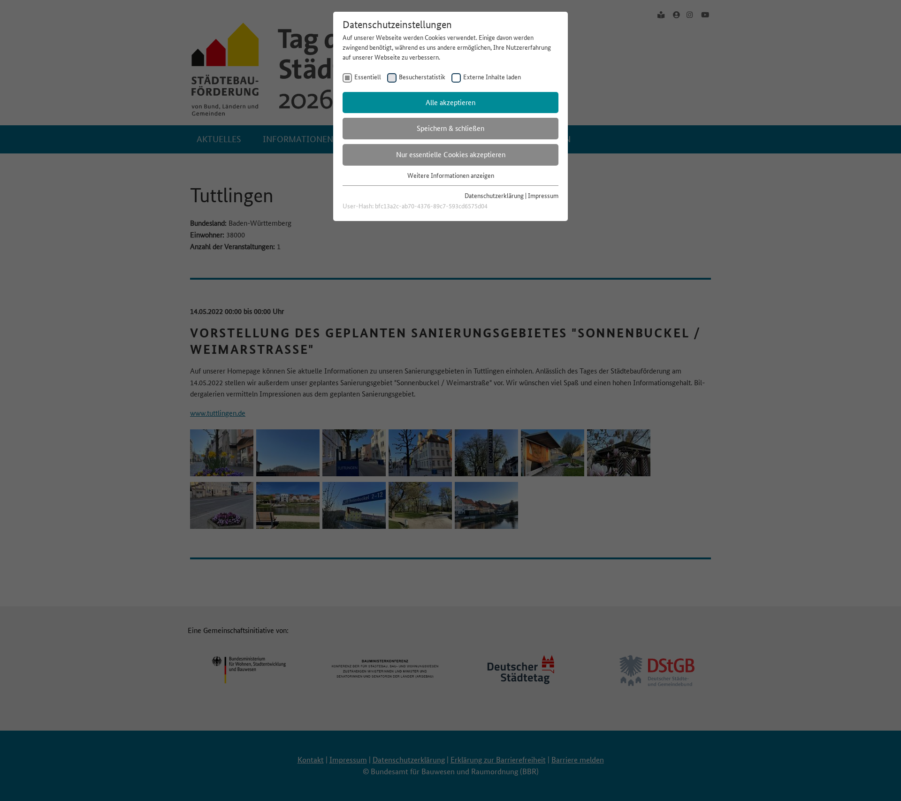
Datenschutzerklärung (494, 195)
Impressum (543, 195)
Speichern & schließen (450, 128)
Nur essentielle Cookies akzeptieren (450, 154)
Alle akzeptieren (450, 102)
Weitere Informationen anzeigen (450, 175)
